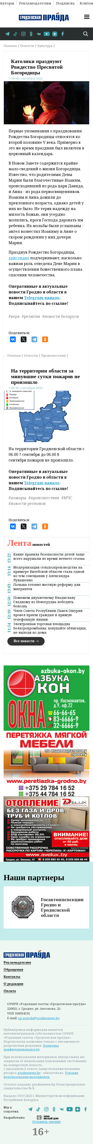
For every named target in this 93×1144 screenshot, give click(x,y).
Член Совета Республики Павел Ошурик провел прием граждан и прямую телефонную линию (48, 615)
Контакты (12, 976)
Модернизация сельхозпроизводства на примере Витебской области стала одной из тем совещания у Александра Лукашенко (48, 573)
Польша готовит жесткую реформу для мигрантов (46, 587)
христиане (19, 257)
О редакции (13, 984)
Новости (27, 46)
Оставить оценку (46, 1121)
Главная (10, 46)
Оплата (10, 991)
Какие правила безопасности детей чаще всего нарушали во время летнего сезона (49, 556)
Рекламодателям (35, 3)
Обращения (13, 969)
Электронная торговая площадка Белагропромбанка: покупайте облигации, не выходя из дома (50, 628)
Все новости (24, 641)
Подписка (65, 3)
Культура (44, 46)
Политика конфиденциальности (31, 1047)
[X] (23, 339)
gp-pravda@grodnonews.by (39, 1018)
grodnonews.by (29, 1073)
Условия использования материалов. (41, 1075)
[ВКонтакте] (13, 339)
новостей (28, 544)
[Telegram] (34, 339)
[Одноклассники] (45, 339)
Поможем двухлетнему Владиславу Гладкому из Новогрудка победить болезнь (44, 602)
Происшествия (53, 355)
